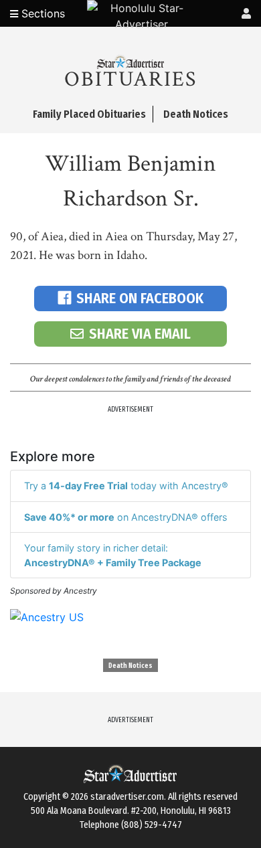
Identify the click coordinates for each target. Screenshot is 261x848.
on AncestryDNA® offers (126, 517)
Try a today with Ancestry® (126, 485)
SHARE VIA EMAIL (140, 334)
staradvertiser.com (127, 796)
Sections (41, 13)
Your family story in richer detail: (112, 555)
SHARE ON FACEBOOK (139, 298)
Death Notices (130, 666)
